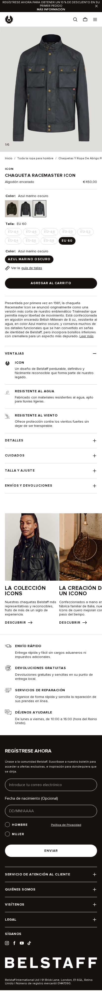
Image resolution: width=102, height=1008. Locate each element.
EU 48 (51, 233)
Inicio (8, 158)
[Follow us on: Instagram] (7, 943)
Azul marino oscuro (29, 259)
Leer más (86, 336)
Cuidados (15, 455)
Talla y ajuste (20, 471)
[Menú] (95, 19)
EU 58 (50, 242)
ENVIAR (51, 851)
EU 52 (87, 233)
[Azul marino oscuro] (39, 208)
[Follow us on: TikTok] (29, 943)
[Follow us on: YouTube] (22, 943)
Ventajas (14, 354)
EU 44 (15, 233)
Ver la (26, 268)
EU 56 (32, 242)
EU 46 (33, 233)
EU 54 (15, 242)
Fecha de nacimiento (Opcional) (31, 798)
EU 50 (69, 233)
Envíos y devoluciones (28, 486)
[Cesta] (85, 19)
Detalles (14, 440)
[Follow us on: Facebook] (14, 943)
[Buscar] (75, 19)
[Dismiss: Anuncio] (96, 6)
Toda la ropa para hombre (35, 158)
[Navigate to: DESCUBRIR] (32, 568)
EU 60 (67, 241)
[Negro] (25, 208)
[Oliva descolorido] (12, 208)
